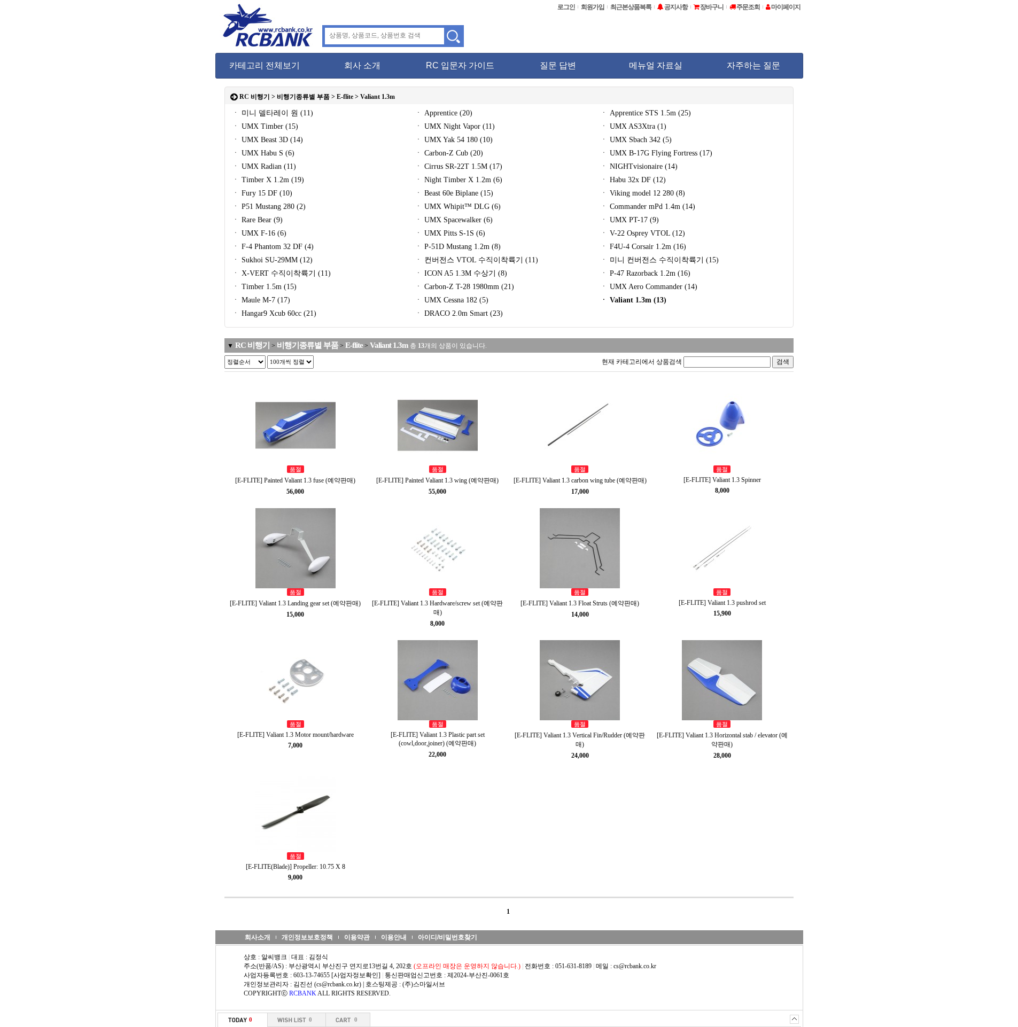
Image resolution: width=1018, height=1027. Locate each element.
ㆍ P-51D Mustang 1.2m (458, 247)
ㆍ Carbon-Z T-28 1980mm (464, 287)
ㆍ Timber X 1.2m (268, 180)
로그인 (566, 7)
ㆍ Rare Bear (257, 220)
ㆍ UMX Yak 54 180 (454, 140)
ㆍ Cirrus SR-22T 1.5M (458, 166)
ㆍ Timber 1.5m (264, 287)
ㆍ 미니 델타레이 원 (272, 113)
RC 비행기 (254, 96)
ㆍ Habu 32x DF (633, 180)
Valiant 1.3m (377, 96)
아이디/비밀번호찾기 (447, 937)
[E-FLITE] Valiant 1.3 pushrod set (722, 602)
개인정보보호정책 (307, 937)
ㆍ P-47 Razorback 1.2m (645, 273)
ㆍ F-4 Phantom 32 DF (273, 247)
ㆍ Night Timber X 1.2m (458, 180)
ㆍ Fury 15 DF (262, 193)
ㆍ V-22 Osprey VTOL (642, 233)
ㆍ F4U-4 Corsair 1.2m (643, 247)
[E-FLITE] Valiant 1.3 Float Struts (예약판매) (579, 603)
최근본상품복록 (630, 7)
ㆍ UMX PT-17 (629, 220)
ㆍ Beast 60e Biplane (454, 193)
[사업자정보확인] (355, 975)
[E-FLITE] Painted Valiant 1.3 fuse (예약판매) (295, 480)
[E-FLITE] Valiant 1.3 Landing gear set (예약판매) (295, 603)
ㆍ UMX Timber (265, 126)
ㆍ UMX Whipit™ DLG (458, 207)
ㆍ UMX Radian (264, 166)
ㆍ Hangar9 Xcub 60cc (274, 313)
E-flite (345, 96)
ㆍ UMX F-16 (259, 233)
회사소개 (257, 937)
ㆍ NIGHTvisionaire (639, 166)
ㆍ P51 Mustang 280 (269, 207)
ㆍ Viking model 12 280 (642, 193)
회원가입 (592, 7)
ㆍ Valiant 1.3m (633, 300)
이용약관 (357, 937)
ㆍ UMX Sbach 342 (636, 140)
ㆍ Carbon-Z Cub (449, 153)
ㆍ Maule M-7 (261, 300)
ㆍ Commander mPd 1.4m (647, 207)
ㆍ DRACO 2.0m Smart (459, 313)
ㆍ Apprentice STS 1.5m (645, 113)
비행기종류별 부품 (303, 96)
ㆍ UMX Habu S (263, 153)
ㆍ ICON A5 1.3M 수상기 (461, 273)
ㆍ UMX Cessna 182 (451, 300)
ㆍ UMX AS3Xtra (633, 126)
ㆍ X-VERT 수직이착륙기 (281, 273)
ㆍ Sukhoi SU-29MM (272, 260)
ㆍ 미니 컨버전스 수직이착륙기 (659, 260)
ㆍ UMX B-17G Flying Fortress (656, 153)
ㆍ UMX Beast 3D (267, 140)
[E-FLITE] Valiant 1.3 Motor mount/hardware (295, 734)
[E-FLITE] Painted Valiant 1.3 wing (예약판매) (437, 480)
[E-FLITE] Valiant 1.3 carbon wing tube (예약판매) (580, 480)
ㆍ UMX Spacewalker (454, 220)
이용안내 (394, 937)
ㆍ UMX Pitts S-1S (450, 233)
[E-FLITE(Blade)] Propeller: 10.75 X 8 (295, 866)
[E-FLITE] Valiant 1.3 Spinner (722, 480)
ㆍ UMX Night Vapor (455, 126)
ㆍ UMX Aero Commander (648, 287)
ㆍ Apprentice (443, 113)
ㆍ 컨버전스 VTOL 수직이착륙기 (476, 260)
